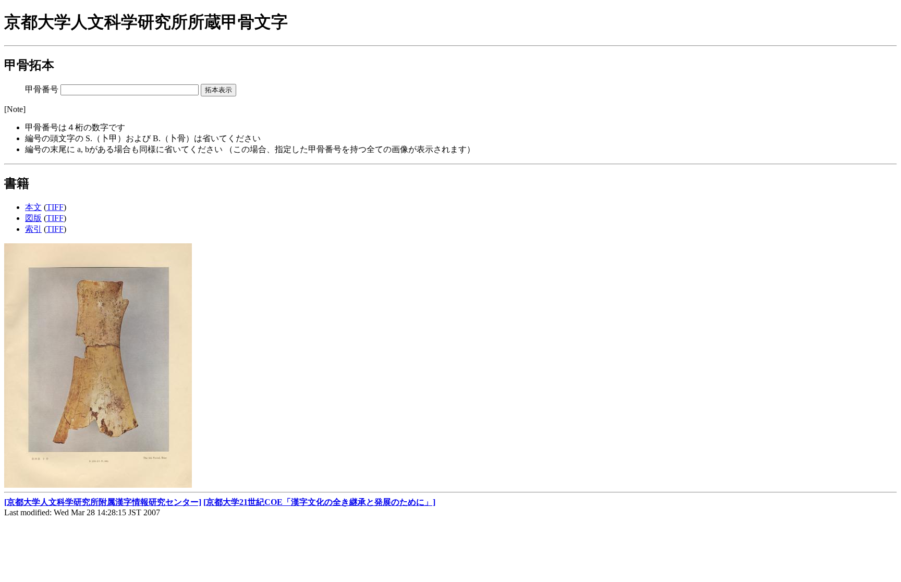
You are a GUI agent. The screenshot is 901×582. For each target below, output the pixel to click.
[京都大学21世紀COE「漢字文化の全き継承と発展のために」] (319, 502)
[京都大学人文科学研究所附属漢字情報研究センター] (102, 502)
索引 (33, 229)
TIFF (55, 207)
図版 (33, 218)
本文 (33, 207)
